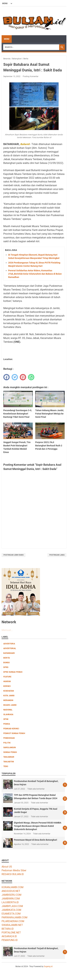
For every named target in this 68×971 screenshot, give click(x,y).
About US (7, 866)
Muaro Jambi (10, 705)
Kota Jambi (9, 696)
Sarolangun (9, 747)
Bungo (6, 662)
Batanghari (9, 653)
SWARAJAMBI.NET (12, 925)
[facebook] (6, 377)
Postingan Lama (57, 555)
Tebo (5, 766)
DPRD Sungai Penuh (12, 672)
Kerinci (7, 686)
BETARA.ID (8, 928)
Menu (6, 39)
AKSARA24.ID (9, 936)
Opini (5, 719)
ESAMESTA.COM (11, 913)
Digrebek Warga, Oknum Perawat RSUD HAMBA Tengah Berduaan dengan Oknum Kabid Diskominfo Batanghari (37, 826)
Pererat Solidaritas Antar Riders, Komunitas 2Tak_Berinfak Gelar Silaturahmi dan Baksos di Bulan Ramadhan (35, 273)
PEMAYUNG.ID (10, 940)
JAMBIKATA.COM (11, 909)
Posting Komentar (30, 76)
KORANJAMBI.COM (12, 887)
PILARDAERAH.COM (13, 921)
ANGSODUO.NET (11, 891)
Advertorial (9, 648)
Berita (6, 658)
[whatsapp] (31, 377)
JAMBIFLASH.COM (12, 906)
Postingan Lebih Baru (13, 555)
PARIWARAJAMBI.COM (14, 917)
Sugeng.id (48, 966)
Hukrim (7, 681)
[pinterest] (23, 377)
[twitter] (15, 377)
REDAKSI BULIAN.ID (13, 874)
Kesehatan (8, 691)
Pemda (6, 724)
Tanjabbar (8, 757)
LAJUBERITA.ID (10, 902)
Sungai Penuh (10, 752)
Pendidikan (9, 738)
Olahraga (8, 714)
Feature (7, 677)
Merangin (8, 700)
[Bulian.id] (34, 21)
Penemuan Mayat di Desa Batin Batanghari (35, 840)
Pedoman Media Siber (14, 870)
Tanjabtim (8, 762)
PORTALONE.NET (11, 932)
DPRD (5, 667)
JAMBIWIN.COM (11, 898)
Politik (7, 743)
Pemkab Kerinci (11, 729)
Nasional (7, 710)
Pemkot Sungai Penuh (14, 733)
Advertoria (9, 644)
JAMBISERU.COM (11, 894)
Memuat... (7, 630)
